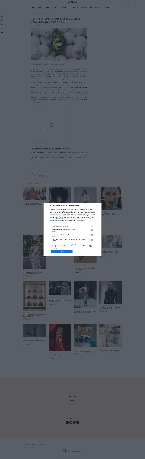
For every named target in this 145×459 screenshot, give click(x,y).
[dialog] (72, 229)
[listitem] (72, 226)
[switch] (91, 230)
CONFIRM (61, 251)
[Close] (98, 205)
